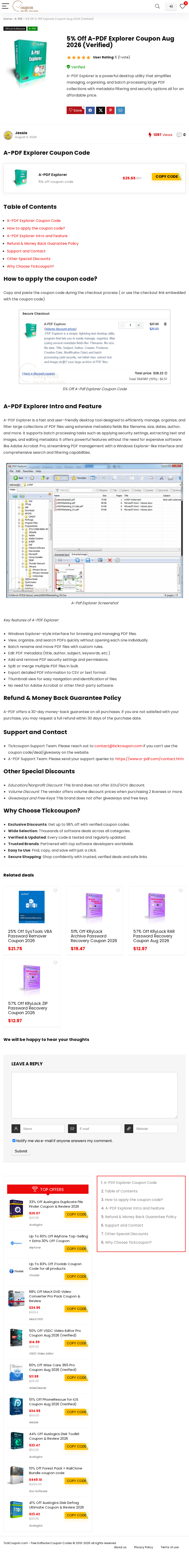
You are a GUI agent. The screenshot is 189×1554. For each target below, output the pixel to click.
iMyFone (34, 1247)
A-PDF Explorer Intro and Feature (37, 236)
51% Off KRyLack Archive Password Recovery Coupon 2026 (94, 936)
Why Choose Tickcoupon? (30, 266)
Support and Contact (26, 251)
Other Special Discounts (28, 258)
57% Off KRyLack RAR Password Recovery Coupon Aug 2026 (154, 936)
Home (7, 19)
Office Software (15, 28)
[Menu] (5, 6)
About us (120, 1547)
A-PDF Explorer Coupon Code (34, 220)
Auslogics (35, 1225)
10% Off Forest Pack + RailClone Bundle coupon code (55, 1470)
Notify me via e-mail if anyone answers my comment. (64, 1140)
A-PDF (19, 19)
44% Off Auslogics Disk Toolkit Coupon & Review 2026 (54, 1436)
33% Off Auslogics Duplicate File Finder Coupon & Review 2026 (56, 1204)
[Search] (157, 6)
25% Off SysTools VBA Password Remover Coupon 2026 (30, 936)
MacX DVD (36, 1319)
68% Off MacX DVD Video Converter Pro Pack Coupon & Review (54, 1296)
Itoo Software (38, 1491)
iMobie (33, 1422)
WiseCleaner (37, 1388)
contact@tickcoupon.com (118, 746)
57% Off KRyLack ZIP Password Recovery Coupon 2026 (28, 1008)
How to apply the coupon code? (36, 228)
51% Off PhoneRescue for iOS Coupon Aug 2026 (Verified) (53, 1401)
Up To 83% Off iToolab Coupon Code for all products (55, 1266)
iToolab (34, 1275)
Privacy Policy (143, 1547)
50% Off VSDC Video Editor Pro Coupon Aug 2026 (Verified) (55, 1333)
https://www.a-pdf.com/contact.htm (149, 759)
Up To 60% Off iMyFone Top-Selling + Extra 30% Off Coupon (58, 1238)
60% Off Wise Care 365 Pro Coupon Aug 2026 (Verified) (53, 1367)
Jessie (21, 133)
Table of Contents (121, 1191)
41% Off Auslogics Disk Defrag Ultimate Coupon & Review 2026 (56, 1505)
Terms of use (170, 1547)
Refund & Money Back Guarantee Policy (43, 243)
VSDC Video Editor (41, 1353)
